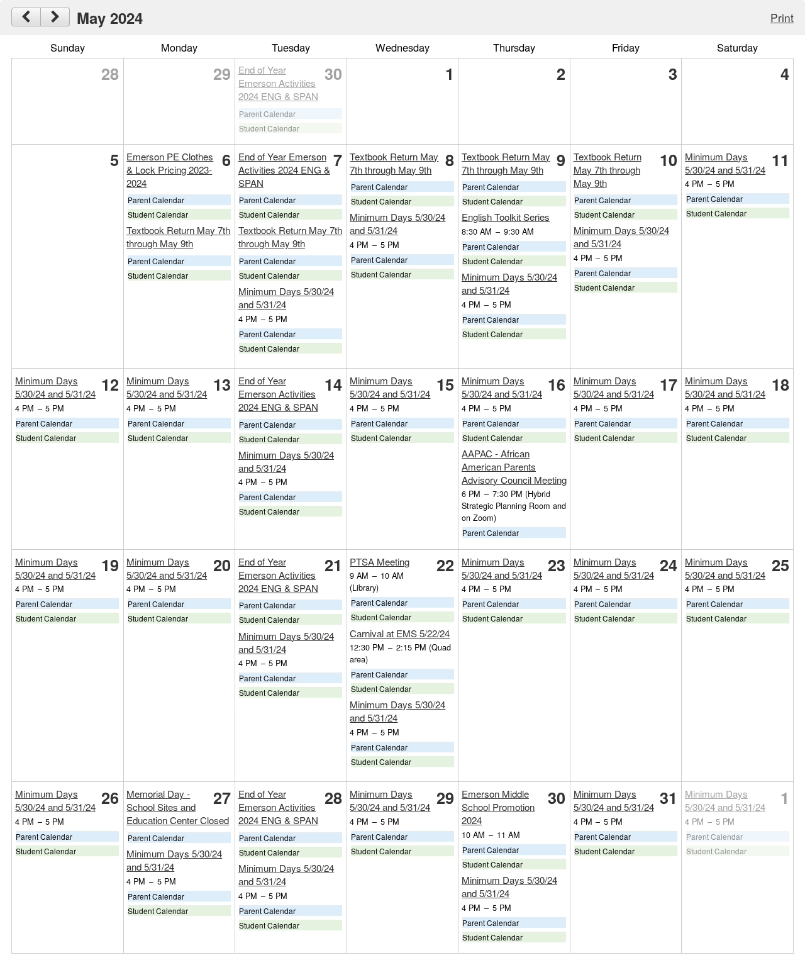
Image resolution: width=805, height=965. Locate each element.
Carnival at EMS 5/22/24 (400, 633)
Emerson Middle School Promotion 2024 (498, 807)
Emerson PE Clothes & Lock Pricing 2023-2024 (169, 169)
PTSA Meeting (379, 561)
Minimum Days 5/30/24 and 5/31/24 (725, 163)
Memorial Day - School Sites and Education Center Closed (177, 807)
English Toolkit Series (506, 216)
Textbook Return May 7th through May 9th (178, 236)
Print (782, 17)
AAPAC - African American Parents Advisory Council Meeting (514, 466)
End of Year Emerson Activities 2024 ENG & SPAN (278, 83)
